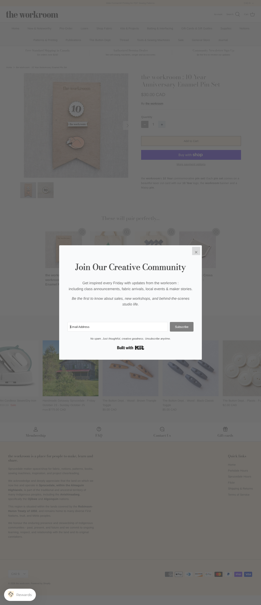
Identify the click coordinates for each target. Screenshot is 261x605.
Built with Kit (130, 347)
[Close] (196, 251)
